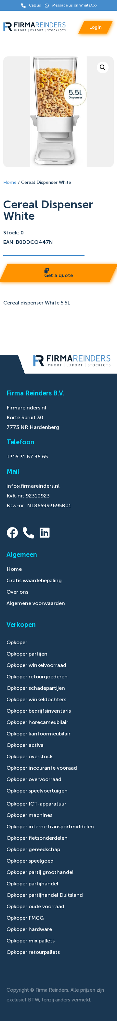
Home (10, 182)
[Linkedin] (44, 532)
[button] (103, 67)
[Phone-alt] (28, 532)
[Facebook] (12, 532)
